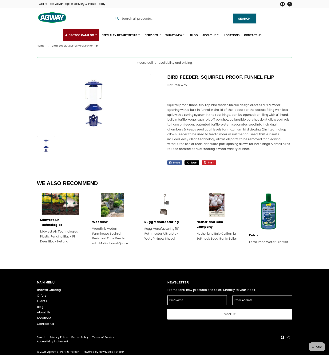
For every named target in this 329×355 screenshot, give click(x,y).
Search (247, 18)
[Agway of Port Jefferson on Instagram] (288, 338)
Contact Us (252, 35)
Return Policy (80, 337)
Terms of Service (103, 337)
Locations (232, 35)
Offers (41, 295)
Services (152, 35)
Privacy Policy (59, 337)
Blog (194, 35)
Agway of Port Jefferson (63, 352)
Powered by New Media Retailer (103, 352)
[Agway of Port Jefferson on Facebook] (282, 338)
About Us (209, 35)
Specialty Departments (120, 35)
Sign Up (230, 314)
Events (42, 301)
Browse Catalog (81, 35)
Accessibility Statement (52, 341)
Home (41, 45)
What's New (174, 35)
